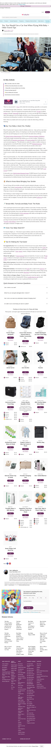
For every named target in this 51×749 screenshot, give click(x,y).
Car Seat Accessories (22, 689)
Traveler (40, 367)
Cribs (19, 695)
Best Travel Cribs (30, 713)
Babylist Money (14, 666)
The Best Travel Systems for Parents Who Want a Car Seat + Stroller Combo (20, 650)
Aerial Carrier (10, 367)
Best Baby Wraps (30, 679)
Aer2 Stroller (25, 367)
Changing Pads (21, 693)
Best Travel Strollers (30, 714)
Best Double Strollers (31, 691)
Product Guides (31, 661)
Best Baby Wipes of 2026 (31, 634)
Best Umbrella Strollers (31, 718)
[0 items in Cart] (49, 15)
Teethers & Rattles (21, 732)
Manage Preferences (25, 6)
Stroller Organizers (21, 728)
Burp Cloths (20, 687)
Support (39, 661)
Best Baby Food (30, 672)
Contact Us (39, 665)
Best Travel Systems (31, 716)
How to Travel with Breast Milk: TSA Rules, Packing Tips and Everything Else (43, 638)
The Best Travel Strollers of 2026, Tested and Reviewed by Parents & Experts (8, 625)
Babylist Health (14, 668)
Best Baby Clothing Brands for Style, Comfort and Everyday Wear (19, 637)
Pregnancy (21, 21)
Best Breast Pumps (30, 685)
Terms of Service (34, 612)
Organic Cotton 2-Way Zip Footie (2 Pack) (25, 444)
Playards (19, 722)
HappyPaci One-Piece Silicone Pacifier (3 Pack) (25, 510)
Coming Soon (20, 665)
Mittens (19, 717)
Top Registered (21, 669)
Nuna (19, 720)
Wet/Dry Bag (40, 442)
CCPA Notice (39, 680)
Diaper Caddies (21, 700)
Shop (19, 661)
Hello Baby (13, 683)
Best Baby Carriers (30, 670)
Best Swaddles (29, 703)
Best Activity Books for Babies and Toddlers (43, 624)
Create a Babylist (5, 663)
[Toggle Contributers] (48, 30)
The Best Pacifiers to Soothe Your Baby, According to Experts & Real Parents (8, 638)
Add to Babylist (10, 340)
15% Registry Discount (6, 679)
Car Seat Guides (30, 663)
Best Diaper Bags (30, 690)
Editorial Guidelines (40, 686)
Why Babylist (4, 667)
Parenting (47, 21)
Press (12, 688)
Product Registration (40, 679)
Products (6, 21)
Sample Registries (13, 21)
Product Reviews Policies (41, 687)
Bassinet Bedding (21, 676)
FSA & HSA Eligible (21, 672)
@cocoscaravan (7, 72)
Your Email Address (27, 601)
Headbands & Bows (21, 706)
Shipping (38, 667)
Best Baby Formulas (30, 673)
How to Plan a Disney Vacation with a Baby (43, 649)
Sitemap (38, 682)
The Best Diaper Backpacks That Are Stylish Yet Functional (19, 625)
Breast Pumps (20, 685)
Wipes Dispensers (21, 734)
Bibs (19, 680)
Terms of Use (39, 672)
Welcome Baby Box (5, 681)
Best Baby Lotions (30, 675)
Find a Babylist (5, 665)
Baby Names (41, 21)
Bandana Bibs (20, 674)
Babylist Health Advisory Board (42, 670)
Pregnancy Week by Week (31, 21)
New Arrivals (20, 663)
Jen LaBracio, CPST (9, 30)
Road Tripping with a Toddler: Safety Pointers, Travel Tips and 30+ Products (32, 650)
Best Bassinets (30, 680)
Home (1, 21)
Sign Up (28, 607)
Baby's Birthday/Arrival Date (29, 595)
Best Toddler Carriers (31, 705)
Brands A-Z (20, 670)
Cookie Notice (39, 684)
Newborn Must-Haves (22, 667)
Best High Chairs (30, 693)
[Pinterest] (12, 742)
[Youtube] (17, 742)
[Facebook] (9, 742)
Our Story (13, 687)
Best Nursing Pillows (30, 695)
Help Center (39, 663)
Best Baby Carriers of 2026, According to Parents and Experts (31, 625)
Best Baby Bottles (30, 668)
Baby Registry (6, 661)
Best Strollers (29, 701)
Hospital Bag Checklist (6, 672)
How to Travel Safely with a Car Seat (8, 648)
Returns (38, 669)
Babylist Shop (13, 670)
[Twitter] (14, 742)
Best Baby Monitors (30, 677)
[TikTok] (3, 742)
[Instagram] (6, 742)
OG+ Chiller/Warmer (41, 475)
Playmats (20, 724)
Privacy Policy (21, 4)
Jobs (12, 685)
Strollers (19, 730)
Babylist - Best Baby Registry (25, 14)
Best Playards (29, 697)
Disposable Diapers (21, 701)
